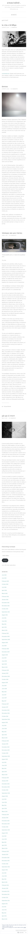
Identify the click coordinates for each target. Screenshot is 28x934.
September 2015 (6, 756)
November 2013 (6, 823)
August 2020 (5, 642)
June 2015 (4, 765)
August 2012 (5, 869)
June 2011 (4, 909)
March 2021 (4, 630)
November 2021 (6, 605)
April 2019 (4, 664)
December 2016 (5, 710)
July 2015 (4, 762)
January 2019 (5, 673)
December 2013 (5, 820)
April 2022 (4, 590)
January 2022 (5, 599)
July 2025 (4, 575)
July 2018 (4, 685)
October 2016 (5, 716)
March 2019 (4, 667)
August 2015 (5, 759)
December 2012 (5, 857)
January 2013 (5, 854)
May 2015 (4, 768)
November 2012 (6, 860)
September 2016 (6, 719)
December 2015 (5, 747)
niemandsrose (5, 73)
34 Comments (14, 88)
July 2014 (4, 799)
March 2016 (4, 737)
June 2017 (4, 697)
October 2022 (5, 584)
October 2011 (5, 897)
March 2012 (4, 882)
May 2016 (4, 731)
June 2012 (4, 876)
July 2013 (4, 836)
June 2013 (4, 839)
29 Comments (12, 235)
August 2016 (5, 722)
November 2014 (6, 787)
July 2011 (4, 906)
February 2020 (5, 648)
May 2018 (4, 691)
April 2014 (4, 808)
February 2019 (5, 670)
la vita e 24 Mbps (9, 25)
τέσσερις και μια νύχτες (12, 233)
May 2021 (4, 624)
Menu (15, 14)
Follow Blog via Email (8, 546)
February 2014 (5, 814)
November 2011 (5, 894)
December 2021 (5, 602)
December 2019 (5, 651)
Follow (5, 560)
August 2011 (5, 903)
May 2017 (4, 701)
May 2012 (4, 879)
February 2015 (5, 777)
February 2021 (5, 633)
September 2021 (6, 612)
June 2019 (4, 661)
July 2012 (4, 873)
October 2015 (5, 753)
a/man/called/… (14, 3)
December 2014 (5, 783)
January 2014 (5, 817)
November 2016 (6, 713)
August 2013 (5, 833)
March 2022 (4, 593)
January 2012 (5, 888)
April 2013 (4, 845)
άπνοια (5, 86)
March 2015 (4, 774)
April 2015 (4, 771)
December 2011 (5, 891)
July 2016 (4, 725)
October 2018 (5, 679)
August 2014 (5, 796)
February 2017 (5, 704)
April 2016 (4, 734)
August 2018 (5, 682)
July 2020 (4, 645)
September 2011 (6, 900)
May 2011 (4, 912)
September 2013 (6, 830)
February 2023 (5, 581)
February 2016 (5, 740)
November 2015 (6, 750)
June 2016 (4, 728)
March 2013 (4, 848)
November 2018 (6, 676)
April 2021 (4, 627)
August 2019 (5, 654)
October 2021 (5, 608)
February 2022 (5, 596)
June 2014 (4, 802)
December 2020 (6, 636)
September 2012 (6, 866)
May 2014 (4, 805)
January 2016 (5, 744)
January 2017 (5, 707)
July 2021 (4, 618)
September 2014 (6, 793)
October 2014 (5, 790)
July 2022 (4, 587)
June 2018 (4, 688)
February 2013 (5, 851)
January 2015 (5, 780)
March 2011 (4, 919)
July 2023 (4, 578)
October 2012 (5, 863)
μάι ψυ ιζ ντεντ (8, 416)
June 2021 (4, 621)
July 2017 (4, 694)
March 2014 (4, 811)
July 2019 (4, 658)
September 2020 (6, 639)
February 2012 (5, 885)
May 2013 (4, 842)
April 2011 (4, 916)
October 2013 (5, 826)
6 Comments (14, 27)
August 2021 (5, 615)
